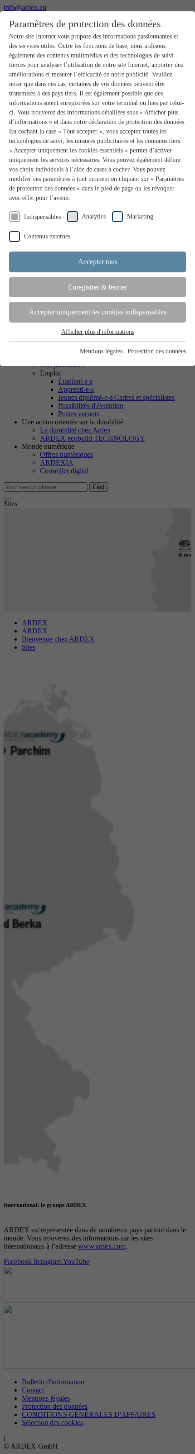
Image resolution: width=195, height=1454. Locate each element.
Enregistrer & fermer (97, 287)
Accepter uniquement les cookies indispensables (97, 312)
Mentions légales (101, 351)
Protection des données (156, 351)
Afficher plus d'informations (97, 331)
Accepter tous (97, 262)
